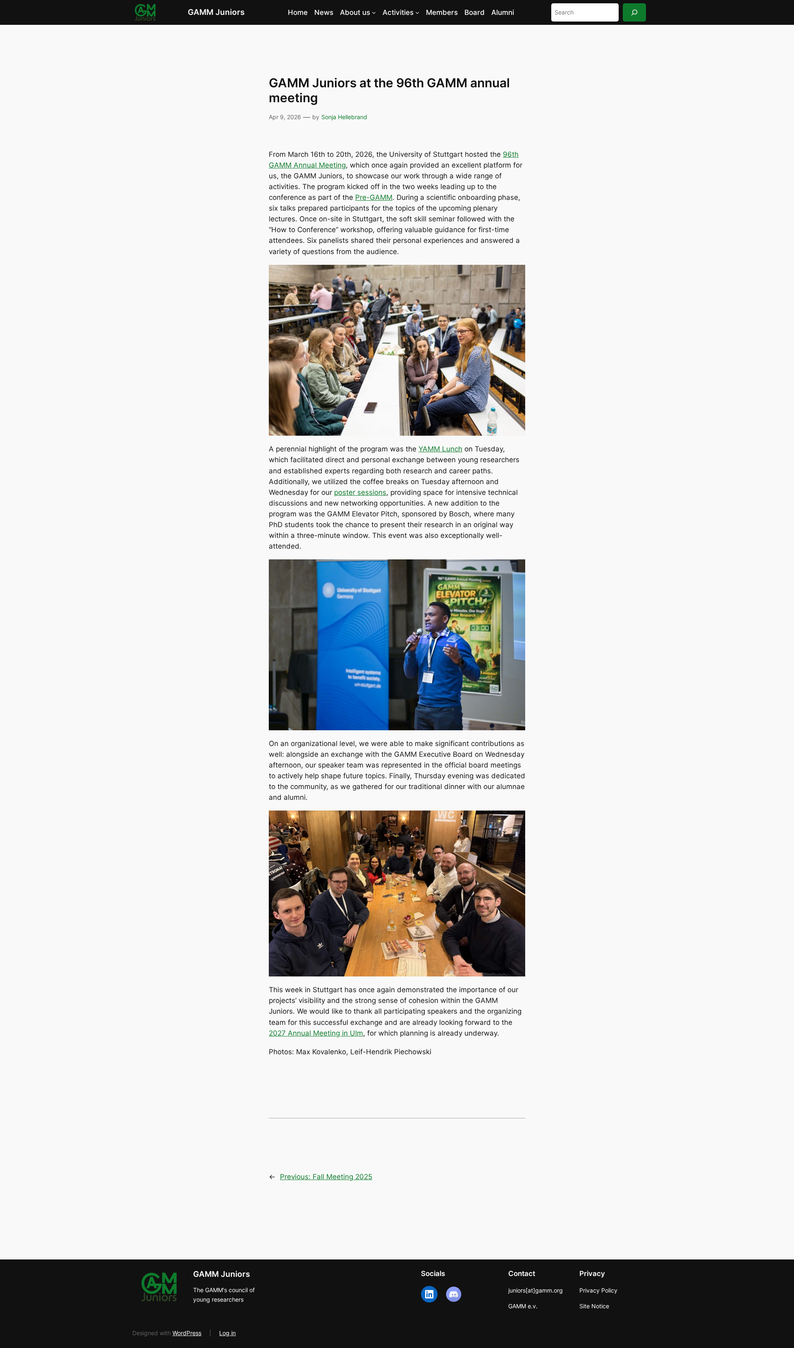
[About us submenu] (374, 12)
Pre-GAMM (373, 197)
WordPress (186, 1332)
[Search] (634, 12)
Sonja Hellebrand (344, 116)
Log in (227, 1332)
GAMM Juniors (216, 12)
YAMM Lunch (440, 449)
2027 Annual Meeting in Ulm (316, 1033)
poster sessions (360, 492)
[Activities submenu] (417, 12)
